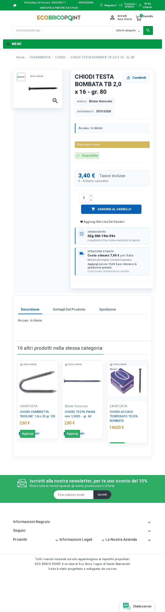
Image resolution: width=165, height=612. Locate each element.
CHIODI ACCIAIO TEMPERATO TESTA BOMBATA (124, 416)
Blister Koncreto (100, 101)
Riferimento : (86, 111)
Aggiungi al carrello (111, 209)
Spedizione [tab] (107, 309)
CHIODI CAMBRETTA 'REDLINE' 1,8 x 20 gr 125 (37, 414)
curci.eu (111, 569)
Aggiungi (27, 434)
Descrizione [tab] (30, 309)
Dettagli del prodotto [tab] (69, 309)
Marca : (82, 101)
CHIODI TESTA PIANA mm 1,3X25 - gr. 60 (80, 414)
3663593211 (59, 2)
